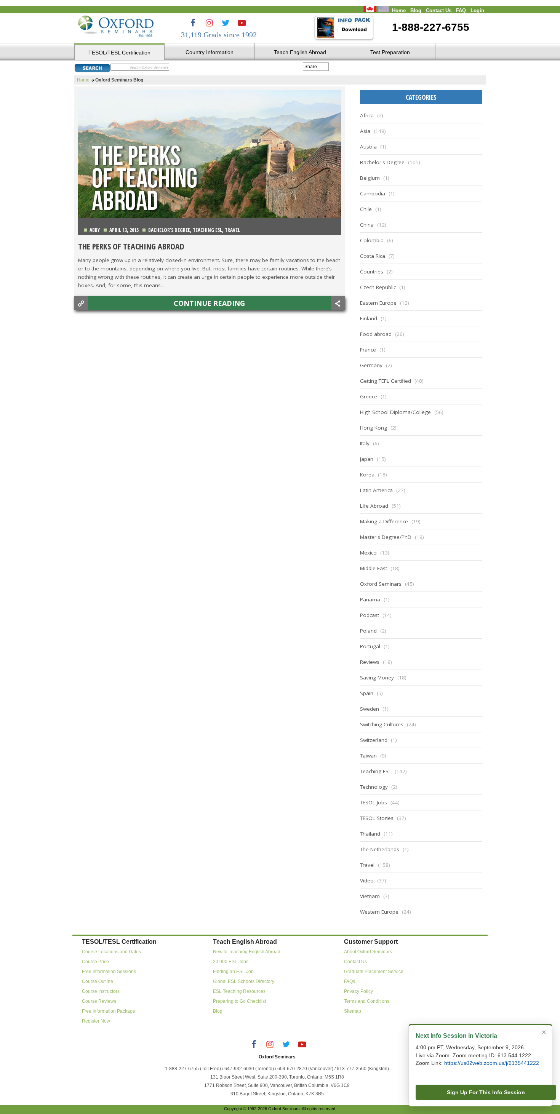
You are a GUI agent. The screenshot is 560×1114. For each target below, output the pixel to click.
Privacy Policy (358, 991)
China (367, 224)
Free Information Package (108, 1011)
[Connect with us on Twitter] (226, 23)
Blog (415, 10)
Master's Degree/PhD (385, 537)
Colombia (372, 240)
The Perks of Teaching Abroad (131, 246)
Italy (365, 443)
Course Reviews (99, 1001)
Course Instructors (101, 991)
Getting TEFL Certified (385, 380)
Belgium (370, 177)
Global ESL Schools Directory (243, 981)
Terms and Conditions (366, 1001)
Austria (368, 146)
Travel (232, 230)
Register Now (96, 1021)
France (368, 349)
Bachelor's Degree (169, 230)
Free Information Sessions (109, 971)
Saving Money (377, 677)
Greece (368, 396)
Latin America (376, 490)
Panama (370, 599)
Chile (366, 209)
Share (310, 66)
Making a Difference (384, 521)
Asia (365, 131)
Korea (367, 474)
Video (367, 880)
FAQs (349, 981)
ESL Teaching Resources (239, 991)
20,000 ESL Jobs (230, 961)
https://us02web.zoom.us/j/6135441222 (491, 1063)
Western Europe (379, 911)
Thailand (370, 833)
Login (477, 10)
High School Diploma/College (395, 412)
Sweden (369, 708)
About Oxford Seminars (368, 951)
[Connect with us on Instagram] (209, 23)
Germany (371, 365)
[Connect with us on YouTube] (242, 23)
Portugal (370, 646)
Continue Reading (209, 303)
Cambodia (372, 193)
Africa (367, 115)
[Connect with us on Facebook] (193, 23)
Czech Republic (378, 287)
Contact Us (438, 10)
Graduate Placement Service (373, 971)
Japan (366, 459)
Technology (374, 786)
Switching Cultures (381, 724)
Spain (366, 693)
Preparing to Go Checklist (239, 1001)
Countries (371, 271)
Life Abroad (374, 505)
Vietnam (370, 896)
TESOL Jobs (373, 802)
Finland (368, 318)
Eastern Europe (378, 302)
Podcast (369, 615)
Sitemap (352, 1011)
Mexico (368, 552)
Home (399, 10)
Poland (368, 630)
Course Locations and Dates (111, 951)
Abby (95, 230)
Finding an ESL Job (233, 971)
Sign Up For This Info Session (486, 1092)
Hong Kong (373, 427)
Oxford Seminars (381, 583)
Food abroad (376, 334)
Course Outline (97, 981)
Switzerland (373, 740)
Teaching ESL (207, 230)
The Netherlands (379, 849)
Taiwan (368, 755)
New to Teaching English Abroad (246, 951)
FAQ (461, 10)
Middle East (373, 568)
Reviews (369, 661)
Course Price (95, 961)
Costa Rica (372, 256)
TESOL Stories (377, 818)
